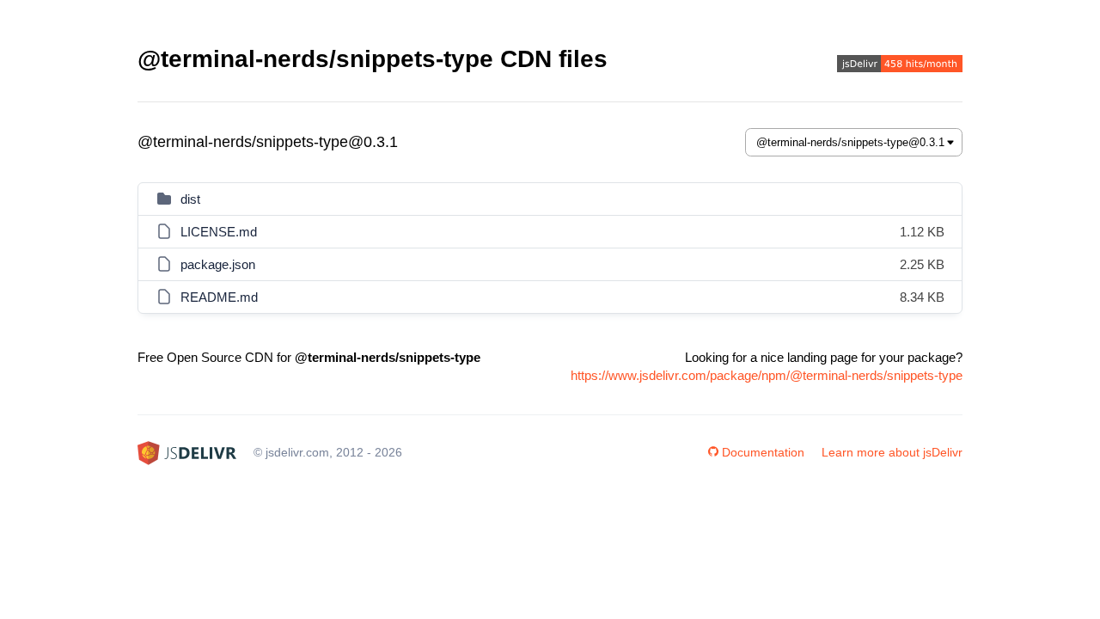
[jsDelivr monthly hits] (899, 66)
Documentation (763, 452)
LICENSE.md (218, 231)
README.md (219, 297)
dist (190, 199)
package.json (217, 264)
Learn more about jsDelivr (892, 452)
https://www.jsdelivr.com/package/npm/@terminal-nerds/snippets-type (766, 375)
